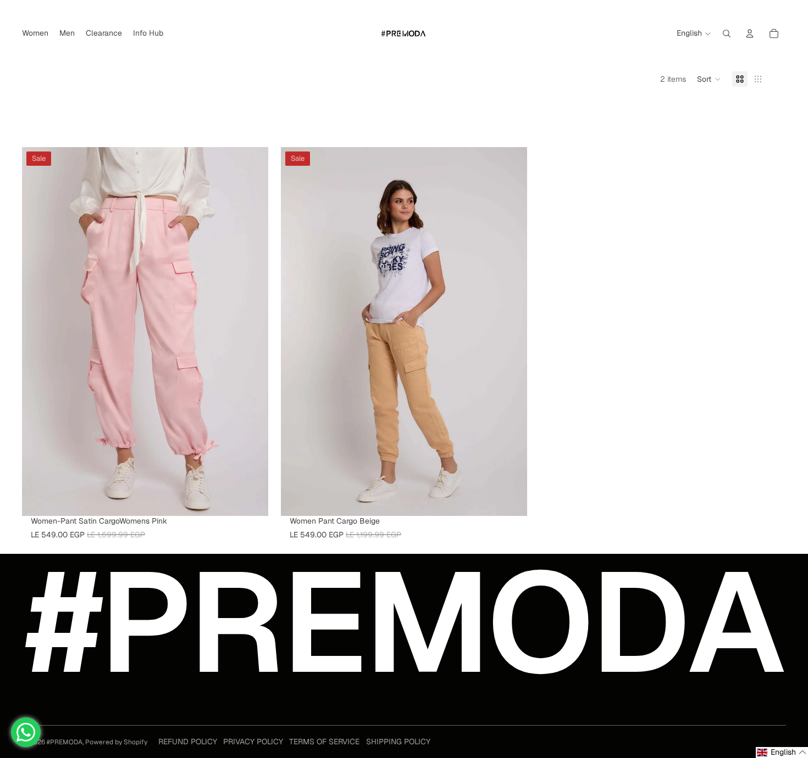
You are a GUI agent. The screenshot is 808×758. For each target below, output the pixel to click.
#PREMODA (64, 742)
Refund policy (187, 741)
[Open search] (727, 33)
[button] (709, 79)
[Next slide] (251, 331)
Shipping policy (398, 741)
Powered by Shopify (116, 742)
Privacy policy (253, 741)
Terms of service (324, 741)
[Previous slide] (38, 331)
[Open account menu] (750, 33)
